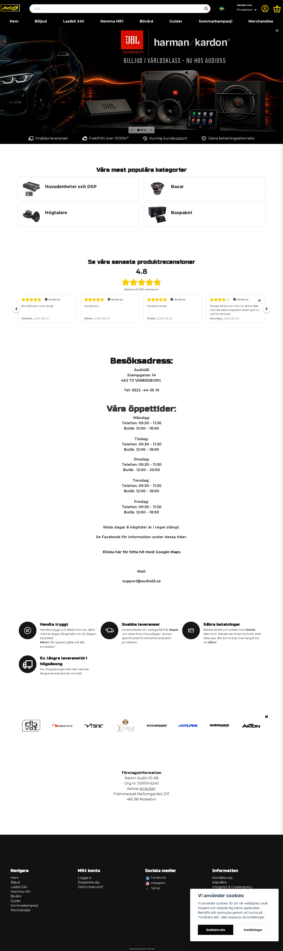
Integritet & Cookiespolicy (232, 887)
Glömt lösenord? (90, 887)
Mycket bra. (91, 306)
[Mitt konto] (265, 8)
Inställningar (253, 930)
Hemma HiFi (111, 21)
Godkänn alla (215, 930)
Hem (14, 21)
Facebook (158, 877)
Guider (175, 21)
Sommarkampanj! (215, 21)
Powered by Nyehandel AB (141, 949)
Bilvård (146, 21)
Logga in (85, 878)
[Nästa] (151, 130)
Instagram (158, 883)
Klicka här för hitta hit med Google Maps (141, 552)
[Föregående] (132, 130)
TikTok (155, 888)
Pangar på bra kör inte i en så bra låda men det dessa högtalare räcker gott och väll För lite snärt (235, 309)
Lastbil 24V (73, 21)
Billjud (41, 21)
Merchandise (261, 21)
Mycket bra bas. (157, 306)
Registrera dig (88, 882)
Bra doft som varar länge (37, 306)
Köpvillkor (219, 882)
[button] (222, 8)
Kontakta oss (222, 878)
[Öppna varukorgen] (277, 8)
